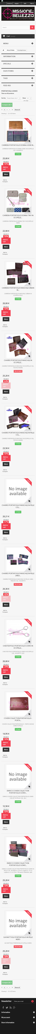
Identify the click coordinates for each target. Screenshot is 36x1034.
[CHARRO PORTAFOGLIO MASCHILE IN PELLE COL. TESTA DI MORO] (18, 491)
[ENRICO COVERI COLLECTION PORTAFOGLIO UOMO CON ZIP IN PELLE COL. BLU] (18, 776)
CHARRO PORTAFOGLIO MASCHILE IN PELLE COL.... (18, 434)
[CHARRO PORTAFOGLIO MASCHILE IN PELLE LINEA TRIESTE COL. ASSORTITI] (18, 559)
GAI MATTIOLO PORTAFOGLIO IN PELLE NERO (18, 938)
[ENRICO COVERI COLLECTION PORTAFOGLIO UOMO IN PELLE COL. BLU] (18, 849)
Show (24, 98)
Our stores (8, 71)
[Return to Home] (3, 50)
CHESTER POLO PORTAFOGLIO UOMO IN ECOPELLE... (18, 647)
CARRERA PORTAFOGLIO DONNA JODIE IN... (18, 145)
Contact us (9, 3)
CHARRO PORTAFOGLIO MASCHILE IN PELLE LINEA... (18, 574)
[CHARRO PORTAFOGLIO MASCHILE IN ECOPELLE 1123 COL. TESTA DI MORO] (18, 346)
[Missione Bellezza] (18, 14)
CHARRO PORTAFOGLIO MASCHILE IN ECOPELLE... (18, 361)
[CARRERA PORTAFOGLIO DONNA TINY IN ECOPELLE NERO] (18, 201)
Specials (7, 64)
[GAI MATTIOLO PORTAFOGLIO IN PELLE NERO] (18, 923)
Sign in (32, 3)
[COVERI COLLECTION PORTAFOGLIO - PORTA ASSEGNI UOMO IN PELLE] (18, 704)
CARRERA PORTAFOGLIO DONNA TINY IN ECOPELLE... (18, 216)
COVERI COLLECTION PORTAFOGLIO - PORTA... (18, 719)
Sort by (3, 98)
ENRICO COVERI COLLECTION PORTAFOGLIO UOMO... (18, 792)
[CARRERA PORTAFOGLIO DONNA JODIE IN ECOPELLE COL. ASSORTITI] (18, 131)
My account (5, 1017)
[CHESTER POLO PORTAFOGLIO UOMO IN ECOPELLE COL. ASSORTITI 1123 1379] (18, 631)
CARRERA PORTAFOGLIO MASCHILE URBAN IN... (18, 289)
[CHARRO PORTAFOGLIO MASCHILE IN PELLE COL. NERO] (18, 418)
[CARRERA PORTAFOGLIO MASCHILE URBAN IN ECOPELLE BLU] (18, 273)
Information (9, 56)
